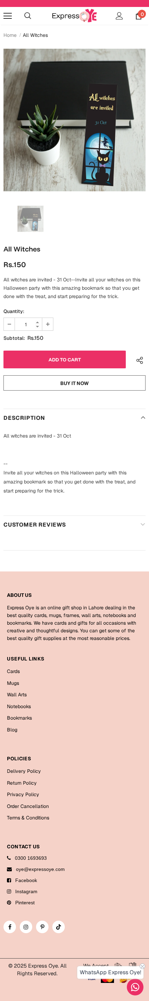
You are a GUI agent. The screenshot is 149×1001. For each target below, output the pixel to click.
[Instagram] (26, 927)
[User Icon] (119, 15)
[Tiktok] (58, 927)
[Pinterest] (42, 927)
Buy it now (74, 383)
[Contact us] (135, 987)
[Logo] (74, 15)
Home (10, 35)
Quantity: (13, 311)
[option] (74, 120)
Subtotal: (14, 338)
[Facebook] (9, 927)
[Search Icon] (27, 16)
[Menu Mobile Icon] (7, 16)
